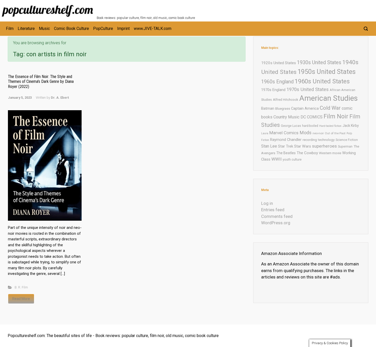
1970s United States (307, 89)
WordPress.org (275, 222)
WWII (276, 159)
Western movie (330, 153)
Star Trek (285, 146)
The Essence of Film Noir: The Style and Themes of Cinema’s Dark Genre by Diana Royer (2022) (41, 81)
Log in (267, 203)
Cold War (330, 108)
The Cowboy (307, 153)
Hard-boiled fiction (330, 126)
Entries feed (272, 209)
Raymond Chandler (286, 139)
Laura (264, 133)
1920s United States (278, 63)
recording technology (319, 140)
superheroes (324, 146)
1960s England (277, 82)
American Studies (328, 98)
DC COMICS (312, 117)
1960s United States (322, 81)
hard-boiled (310, 126)
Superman (345, 146)
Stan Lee (269, 146)
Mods (306, 132)
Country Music (286, 117)
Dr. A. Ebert (60, 97)
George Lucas (291, 126)
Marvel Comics (283, 132)
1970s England (273, 89)
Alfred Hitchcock (285, 100)
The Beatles (286, 153)
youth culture (292, 159)
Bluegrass (282, 108)
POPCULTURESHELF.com (152, 7)
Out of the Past (335, 133)
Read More (21, 299)
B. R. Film (21, 287)
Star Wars (302, 146)
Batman (267, 108)
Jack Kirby (350, 126)
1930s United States (319, 62)
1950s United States (326, 71)
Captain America (305, 108)
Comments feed (277, 216)
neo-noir (318, 133)
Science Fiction (347, 140)
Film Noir (336, 116)
